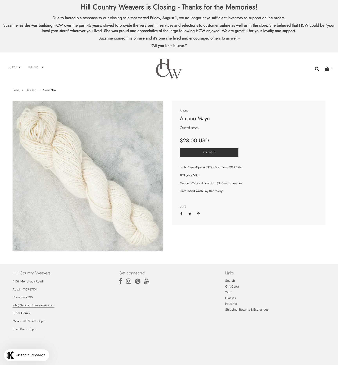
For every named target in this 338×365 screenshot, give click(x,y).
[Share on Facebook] (182, 213)
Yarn (228, 292)
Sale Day (30, 90)
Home (16, 90)
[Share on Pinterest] (198, 213)
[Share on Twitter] (190, 213)
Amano (184, 110)
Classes (230, 298)
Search (230, 280)
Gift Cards (232, 286)
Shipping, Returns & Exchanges (246, 309)
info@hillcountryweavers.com (33, 305)
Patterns (231, 304)
